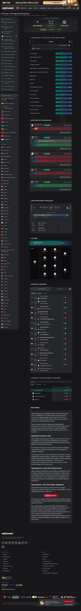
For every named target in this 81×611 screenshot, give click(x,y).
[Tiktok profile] (23, 542)
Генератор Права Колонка (8, 27)
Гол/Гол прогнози (8, 69)
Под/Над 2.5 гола (8, 72)
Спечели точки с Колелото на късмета (9, 40)
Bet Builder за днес (9, 54)
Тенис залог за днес (9, 86)
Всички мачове (8, 19)
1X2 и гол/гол (7, 78)
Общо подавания (34, 98)
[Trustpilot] (8, 597)
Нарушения (33, 76)
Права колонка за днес (10, 51)
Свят (11, 15)
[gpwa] (15, 597)
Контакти (45, 556)
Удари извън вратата (35, 57)
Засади (32, 83)
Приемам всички (68, 601)
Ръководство (7, 570)
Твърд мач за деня (9, 57)
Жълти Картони (34, 90)
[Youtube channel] (6, 542)
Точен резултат (8, 63)
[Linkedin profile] (19, 542)
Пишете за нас (47, 561)
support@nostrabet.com (8, 589)
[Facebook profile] (3, 542)
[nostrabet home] (7, 533)
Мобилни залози (8, 566)
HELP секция (46, 568)
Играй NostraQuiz (9, 43)
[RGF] (68, 598)
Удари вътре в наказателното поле (39, 68)
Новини (30, 8)
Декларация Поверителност (51, 563)
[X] (9, 542)
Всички (34, 293)
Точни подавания (34, 102)
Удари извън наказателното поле (39, 72)
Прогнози (23, 8)
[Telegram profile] (26, 542)
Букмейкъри (42, 8)
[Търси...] (74, 8)
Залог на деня (7, 60)
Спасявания (33, 94)
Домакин (40, 293)
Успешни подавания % (36, 105)
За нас (44, 559)
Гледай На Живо (51, 495)
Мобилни (55, 8)
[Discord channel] (3, 547)
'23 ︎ (69, 45)
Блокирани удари (34, 64)
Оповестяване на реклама (50, 573)
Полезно (61, 8)
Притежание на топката (36, 87)
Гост (45, 293)
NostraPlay (68, 8)
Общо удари (33, 61)
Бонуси (36, 8)
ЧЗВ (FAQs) (46, 554)
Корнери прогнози (9, 75)
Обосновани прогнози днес (10, 23)
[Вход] (77, 8)
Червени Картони (35, 113)
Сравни (5, 561)
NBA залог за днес (9, 89)
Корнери (32, 79)
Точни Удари (33, 53)
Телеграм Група (8, 36)
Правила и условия (48, 566)
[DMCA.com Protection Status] (34, 597)
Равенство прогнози (9, 66)
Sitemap (45, 570)
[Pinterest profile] (13, 542)
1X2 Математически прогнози (9, 82)
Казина (50, 8)
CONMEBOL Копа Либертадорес (22, 15)
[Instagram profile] (16, 542)
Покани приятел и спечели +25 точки (9, 47)
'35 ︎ (33, 48)
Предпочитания (68, 604)
